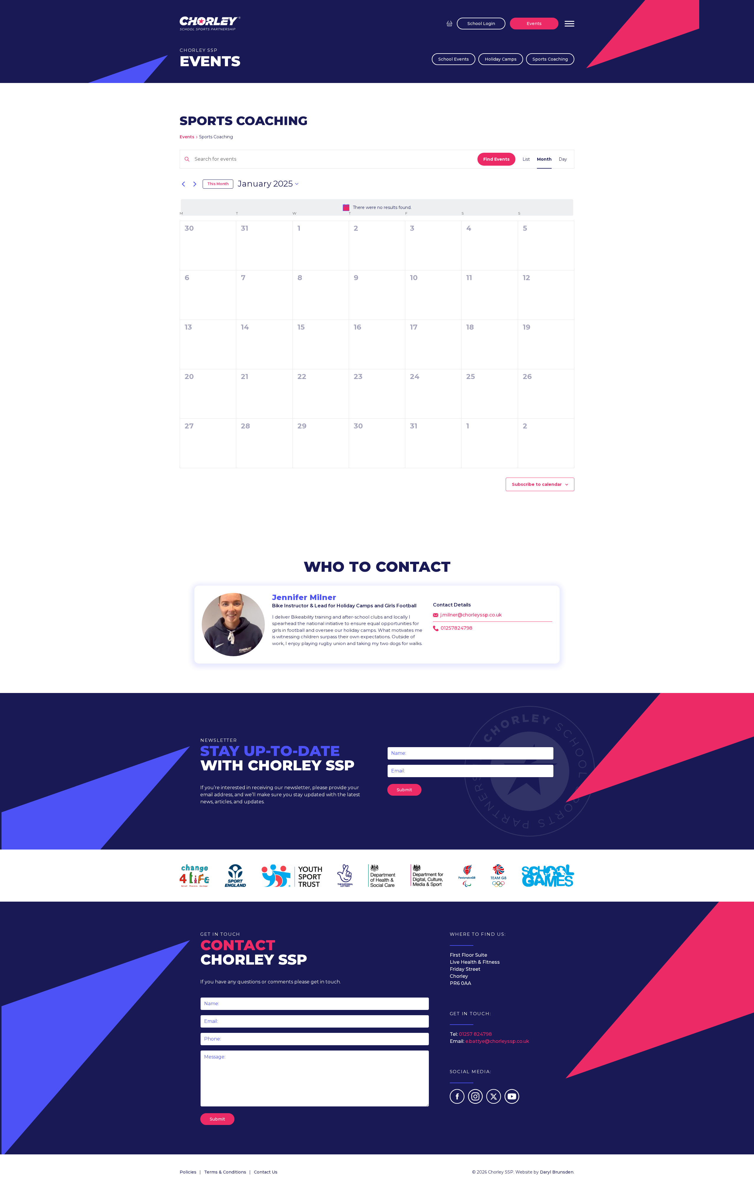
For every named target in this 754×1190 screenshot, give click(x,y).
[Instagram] (476, 1102)
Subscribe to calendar (537, 484)
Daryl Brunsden (556, 1172)
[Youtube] (512, 1102)
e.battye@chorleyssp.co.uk (497, 1041)
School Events (453, 59)
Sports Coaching (550, 59)
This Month (218, 184)
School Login (481, 23)
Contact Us (265, 1172)
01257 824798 (475, 1034)
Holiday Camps (501, 59)
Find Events (496, 159)
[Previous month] (183, 183)
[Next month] (194, 183)
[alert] (377, 207)
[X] (494, 1102)
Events (534, 23)
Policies (188, 1172)
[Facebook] (458, 1102)
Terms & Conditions (225, 1172)
